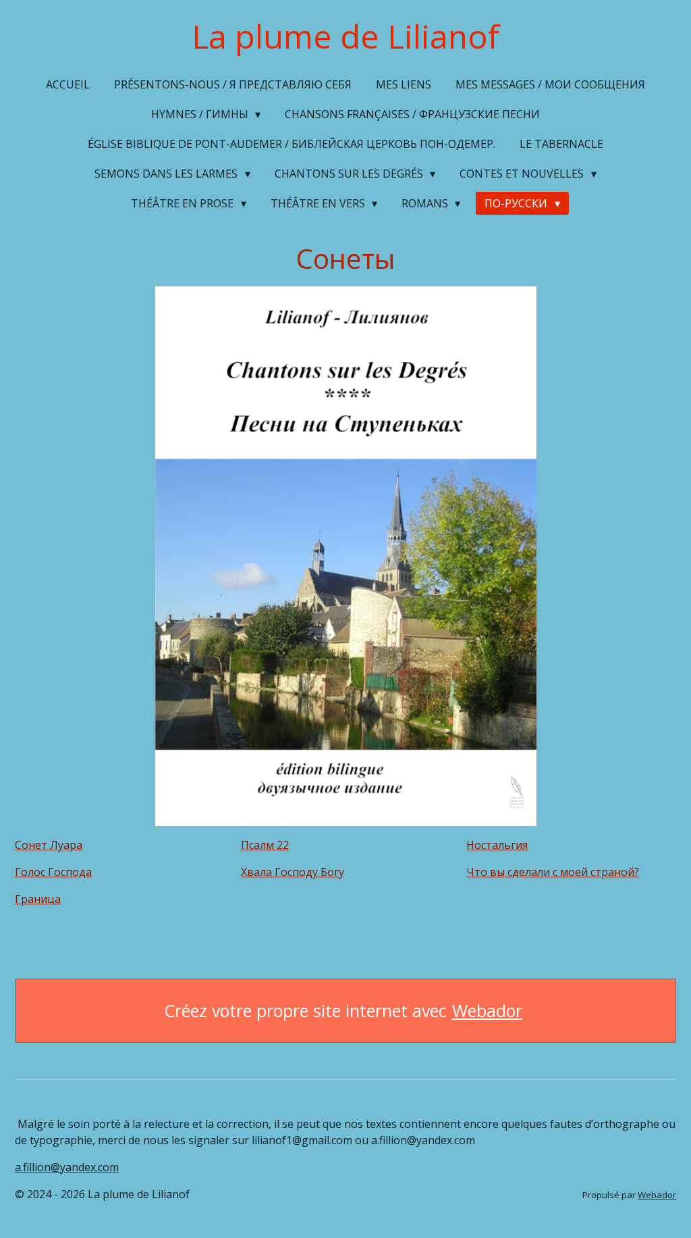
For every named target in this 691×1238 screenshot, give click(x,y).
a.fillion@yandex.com (67, 1167)
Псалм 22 (265, 844)
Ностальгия (497, 844)
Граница (38, 899)
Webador (487, 1010)
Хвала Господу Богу (292, 872)
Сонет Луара (48, 844)
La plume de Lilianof (345, 36)
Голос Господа (53, 872)
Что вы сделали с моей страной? (552, 872)
